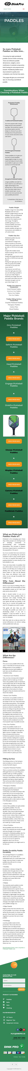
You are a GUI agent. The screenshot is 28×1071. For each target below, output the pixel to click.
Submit (21, 989)
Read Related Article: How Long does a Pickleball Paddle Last (14, 948)
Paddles (9, 999)
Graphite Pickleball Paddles (14, 303)
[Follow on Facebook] (17, 1029)
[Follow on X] (21, 1029)
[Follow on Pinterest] (24, 1029)
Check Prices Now (14, 339)
